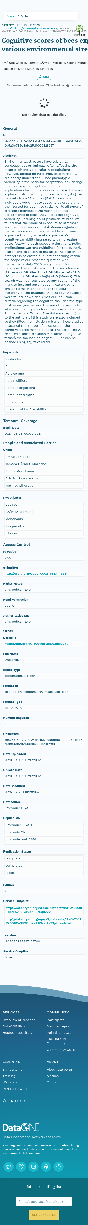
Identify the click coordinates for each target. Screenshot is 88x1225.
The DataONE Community (57, 1041)
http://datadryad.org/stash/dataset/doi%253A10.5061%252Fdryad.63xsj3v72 (43, 910)
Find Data (17, 1101)
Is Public (9, 551)
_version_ (10, 935)
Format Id (10, 686)
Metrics (53, 1076)
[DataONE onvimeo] (21, 1167)
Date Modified (14, 786)
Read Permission (15, 600)
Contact (53, 1082)
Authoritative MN (16, 616)
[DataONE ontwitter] (8, 1167)
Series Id (9, 638)
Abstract (10, 155)
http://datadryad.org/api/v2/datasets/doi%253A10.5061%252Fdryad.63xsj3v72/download (43, 921)
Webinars (10, 1082)
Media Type (12, 670)
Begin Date (11, 428)
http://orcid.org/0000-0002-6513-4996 (35, 573)
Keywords (10, 352)
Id (4, 135)
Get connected (44, 1214)
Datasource (12, 802)
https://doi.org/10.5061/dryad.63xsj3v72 (29, 28)
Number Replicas (16, 718)
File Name (10, 654)
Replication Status (17, 851)
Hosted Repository (18, 1033)
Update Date (13, 770)
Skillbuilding (13, 1069)
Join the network (61, 1033)
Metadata (27, 16)
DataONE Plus (14, 1026)
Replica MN (11, 818)
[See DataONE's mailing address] (58, 1167)
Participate (55, 1020)
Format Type (12, 702)
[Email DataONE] (33, 1167)
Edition (8, 885)
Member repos (58, 1026)
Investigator (12, 498)
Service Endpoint (16, 901)
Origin (7, 450)
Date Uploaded (14, 754)
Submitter (10, 568)
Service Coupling (15, 951)
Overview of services (19, 1020)
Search (12, 16)
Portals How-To (15, 1089)
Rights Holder (13, 584)
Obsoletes (11, 734)
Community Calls (60, 1050)
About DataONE (59, 1069)
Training (9, 1076)
